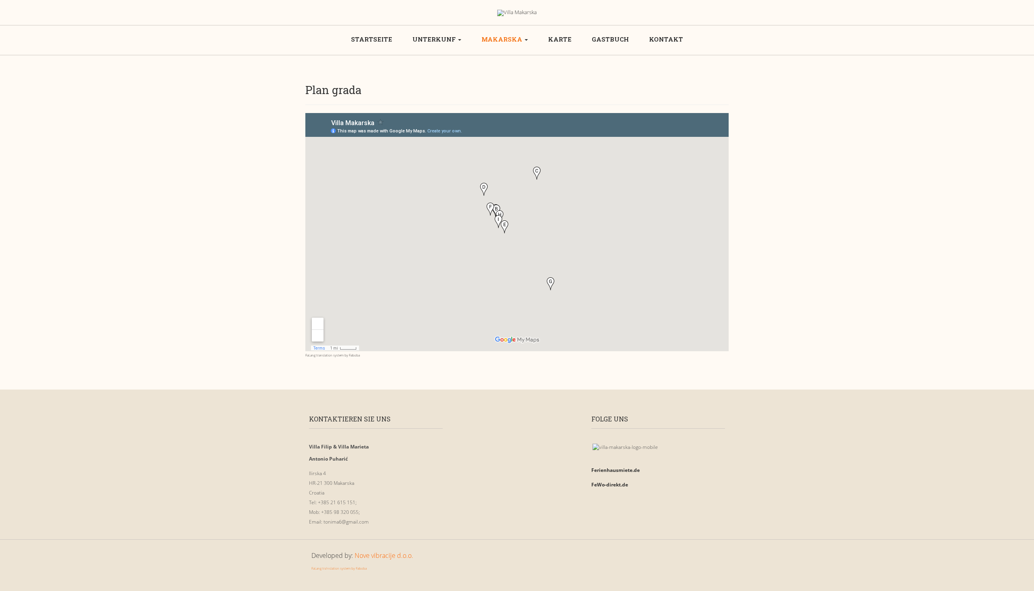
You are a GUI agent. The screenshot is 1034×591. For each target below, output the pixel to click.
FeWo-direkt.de (609, 484)
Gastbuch (610, 39)
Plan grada (333, 90)
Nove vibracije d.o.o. (384, 555)
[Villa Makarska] (517, 13)
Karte (560, 39)
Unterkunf (434, 39)
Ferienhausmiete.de (615, 470)
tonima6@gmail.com (346, 521)
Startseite (371, 39)
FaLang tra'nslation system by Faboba (339, 568)
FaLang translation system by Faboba (332, 355)
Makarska (502, 39)
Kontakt (666, 39)
